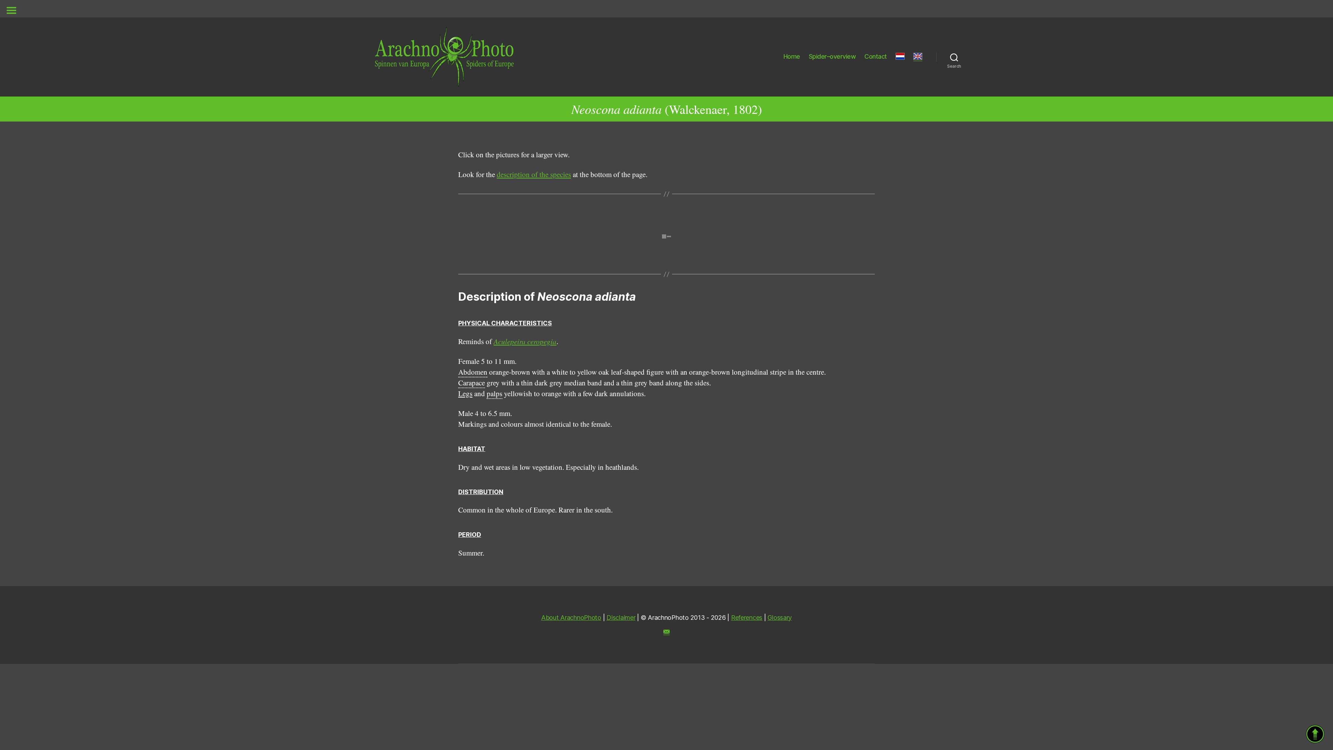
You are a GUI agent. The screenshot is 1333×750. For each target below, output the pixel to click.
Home (791, 56)
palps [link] (494, 393)
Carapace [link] (471, 383)
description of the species (534, 174)
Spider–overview (832, 56)
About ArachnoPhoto (571, 617)
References (746, 617)
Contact (875, 56)
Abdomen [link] (472, 372)
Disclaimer (620, 617)
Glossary (780, 617)
